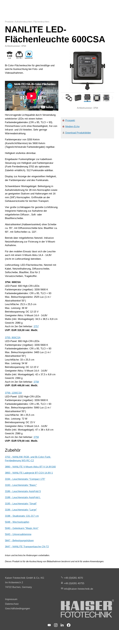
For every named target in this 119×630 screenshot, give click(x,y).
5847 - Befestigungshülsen (19, 540)
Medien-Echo (72, 126)
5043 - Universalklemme (18, 534)
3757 (36, 326)
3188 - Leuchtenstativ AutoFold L (22, 497)
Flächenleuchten (41, 21)
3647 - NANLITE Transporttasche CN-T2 (27, 546)
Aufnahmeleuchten (23, 21)
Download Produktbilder (78, 132)
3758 (36, 381)
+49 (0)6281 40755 (74, 583)
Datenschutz (12, 604)
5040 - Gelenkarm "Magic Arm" (21, 528)
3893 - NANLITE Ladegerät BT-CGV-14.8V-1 (29, 472)
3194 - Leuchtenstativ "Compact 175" (25, 479)
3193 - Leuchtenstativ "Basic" (21, 485)
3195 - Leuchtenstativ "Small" (21, 503)
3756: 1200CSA (13, 392)
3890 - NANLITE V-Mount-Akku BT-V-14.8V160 (30, 466)
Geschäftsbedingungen (17, 608)
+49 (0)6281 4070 (73, 577)
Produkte (9, 21)
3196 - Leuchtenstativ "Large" (21, 509)
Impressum (11, 599)
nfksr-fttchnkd (78, 588)
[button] (49, 625)
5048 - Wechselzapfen (17, 522)
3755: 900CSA (12, 337)
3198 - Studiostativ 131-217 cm (22, 516)
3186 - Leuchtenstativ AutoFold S (23, 491)
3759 (36, 437)
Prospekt (70, 120)
